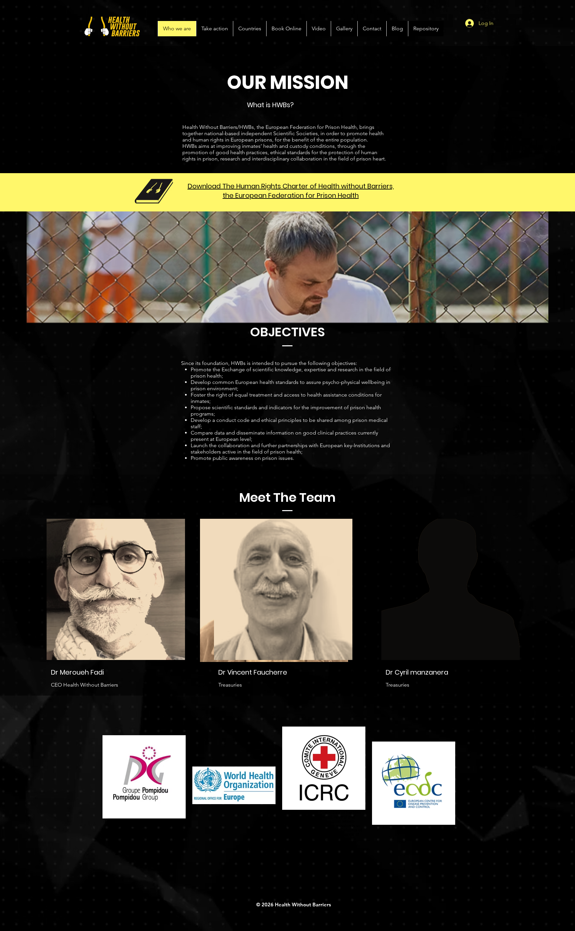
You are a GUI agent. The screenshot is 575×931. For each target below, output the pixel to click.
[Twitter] (177, 671)
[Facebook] (166, 671)
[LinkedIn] (187, 671)
